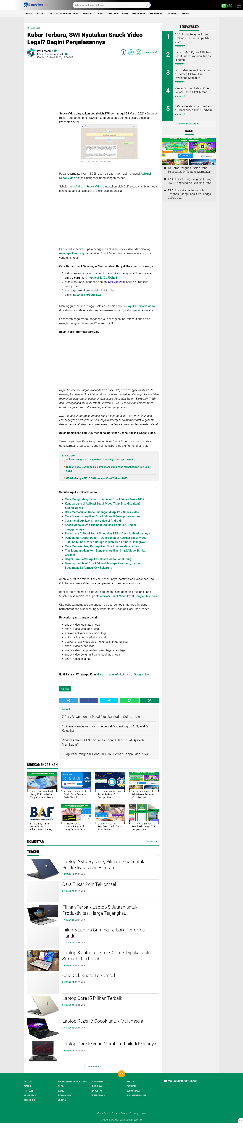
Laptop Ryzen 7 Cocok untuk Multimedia (102, 1021)
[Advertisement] (109, 86)
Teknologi (30, 1100)
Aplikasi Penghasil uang (64, 13)
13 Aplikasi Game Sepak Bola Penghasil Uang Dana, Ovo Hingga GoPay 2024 (189, 194)
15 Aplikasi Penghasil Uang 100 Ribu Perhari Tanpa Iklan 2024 (193, 38)
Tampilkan (151, 841)
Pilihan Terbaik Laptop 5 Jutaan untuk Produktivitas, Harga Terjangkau (100, 910)
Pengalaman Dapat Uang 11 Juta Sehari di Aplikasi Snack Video (105, 537)
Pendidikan (138, 13)
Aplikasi (41, 13)
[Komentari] (149, 700)
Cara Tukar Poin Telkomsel (89, 884)
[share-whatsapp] (138, 52)
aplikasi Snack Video (113, 596)
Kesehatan (30, 1095)
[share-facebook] (123, 52)
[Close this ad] (240, 1120)
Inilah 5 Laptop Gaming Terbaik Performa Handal (103, 933)
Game (125, 13)
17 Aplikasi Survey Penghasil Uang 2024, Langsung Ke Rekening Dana (189, 181)
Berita (130, 1081)
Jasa (143, 1113)
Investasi (97, 1090)
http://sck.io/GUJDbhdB (102, 277)
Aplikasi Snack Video (88, 186)
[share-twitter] (131, 52)
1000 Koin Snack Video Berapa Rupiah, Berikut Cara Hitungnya (105, 542)
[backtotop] (121, 1073)
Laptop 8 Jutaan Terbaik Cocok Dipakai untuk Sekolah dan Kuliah (107, 955)
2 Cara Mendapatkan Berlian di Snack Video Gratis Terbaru (193, 108)
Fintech (113, 13)
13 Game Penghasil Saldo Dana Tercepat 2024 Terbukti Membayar (189, 169)
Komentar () (151, 52)
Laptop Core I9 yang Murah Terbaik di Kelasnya (109, 1043)
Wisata (185, 13)
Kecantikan (133, 1090)
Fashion (131, 1086)
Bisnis (101, 13)
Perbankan (155, 13)
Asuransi (88, 13)
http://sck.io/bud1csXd (87, 294)
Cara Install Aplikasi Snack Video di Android (93, 520)
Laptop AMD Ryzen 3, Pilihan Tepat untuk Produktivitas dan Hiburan (103, 864)
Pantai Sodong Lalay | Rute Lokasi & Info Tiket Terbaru (192, 90)
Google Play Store (146, 596)
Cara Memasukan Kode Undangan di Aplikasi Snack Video (102, 512)
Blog (61, 1086)
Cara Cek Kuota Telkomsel (88, 975)
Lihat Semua (93, 1066)
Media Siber (103, 1113)
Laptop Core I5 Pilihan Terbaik (92, 998)
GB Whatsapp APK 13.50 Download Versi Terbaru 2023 (97, 478)
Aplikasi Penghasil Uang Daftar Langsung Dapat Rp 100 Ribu (100, 459)
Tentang (134, 1113)
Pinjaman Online (136, 1095)
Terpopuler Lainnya (189, 124)
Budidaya (97, 1086)
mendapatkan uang (71, 253)
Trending (172, 13)
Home (28, 13)
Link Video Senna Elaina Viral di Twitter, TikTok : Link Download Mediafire (193, 74)
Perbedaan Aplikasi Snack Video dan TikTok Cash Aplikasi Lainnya (107, 533)
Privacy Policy (119, 1113)
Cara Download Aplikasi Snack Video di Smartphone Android (103, 516)
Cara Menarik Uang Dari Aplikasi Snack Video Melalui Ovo (102, 546)
